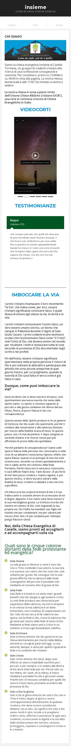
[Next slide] (63, 155)
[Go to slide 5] (44, 196)
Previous (59, 279)
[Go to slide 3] (32, 196)
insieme (35, 7)
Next (63, 279)
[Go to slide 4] (38, 196)
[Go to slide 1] (20, 196)
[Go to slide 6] (50, 196)
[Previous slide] (7, 155)
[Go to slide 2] (26, 197)
